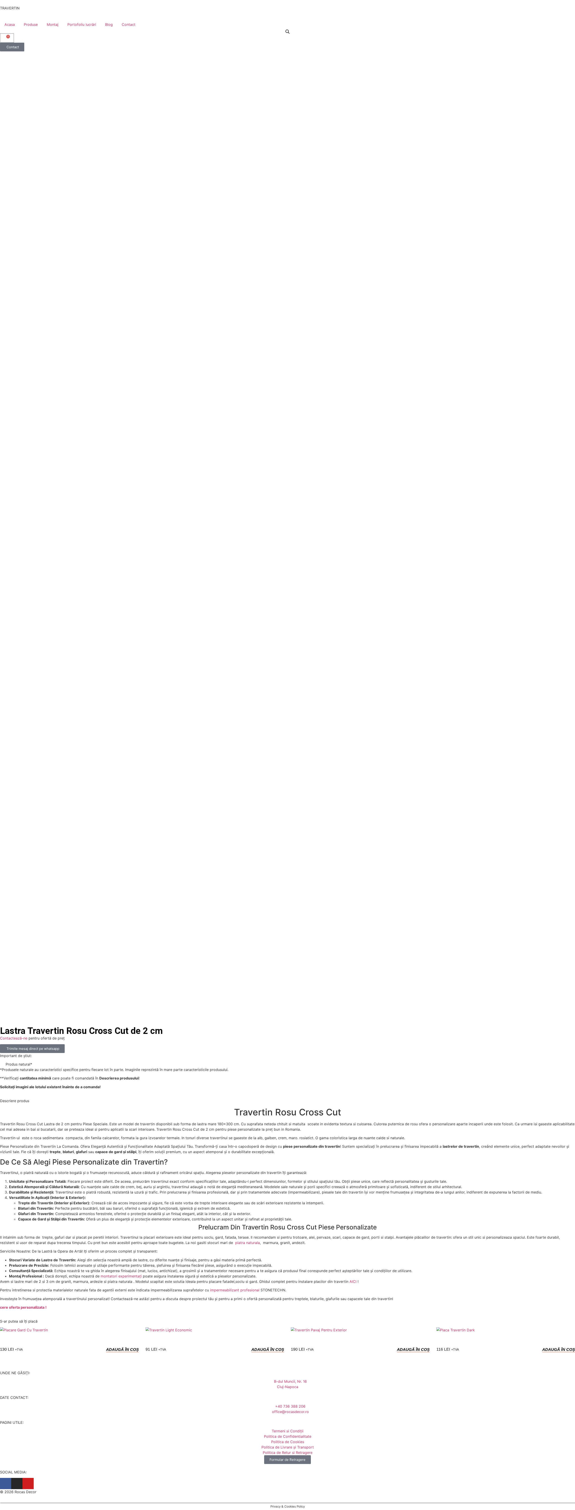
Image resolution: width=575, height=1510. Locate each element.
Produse (31, 24)
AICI (352, 1281)
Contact (128, 24)
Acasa (9, 24)
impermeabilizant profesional (234, 1290)
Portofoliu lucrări (81, 24)
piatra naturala (247, 1242)
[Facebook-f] (5, 1483)
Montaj (52, 24)
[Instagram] (16, 1483)
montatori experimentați (121, 1276)
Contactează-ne (13, 1038)
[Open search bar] (287, 31)
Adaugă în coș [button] (122, 1349)
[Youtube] (28, 1483)
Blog (109, 24)
